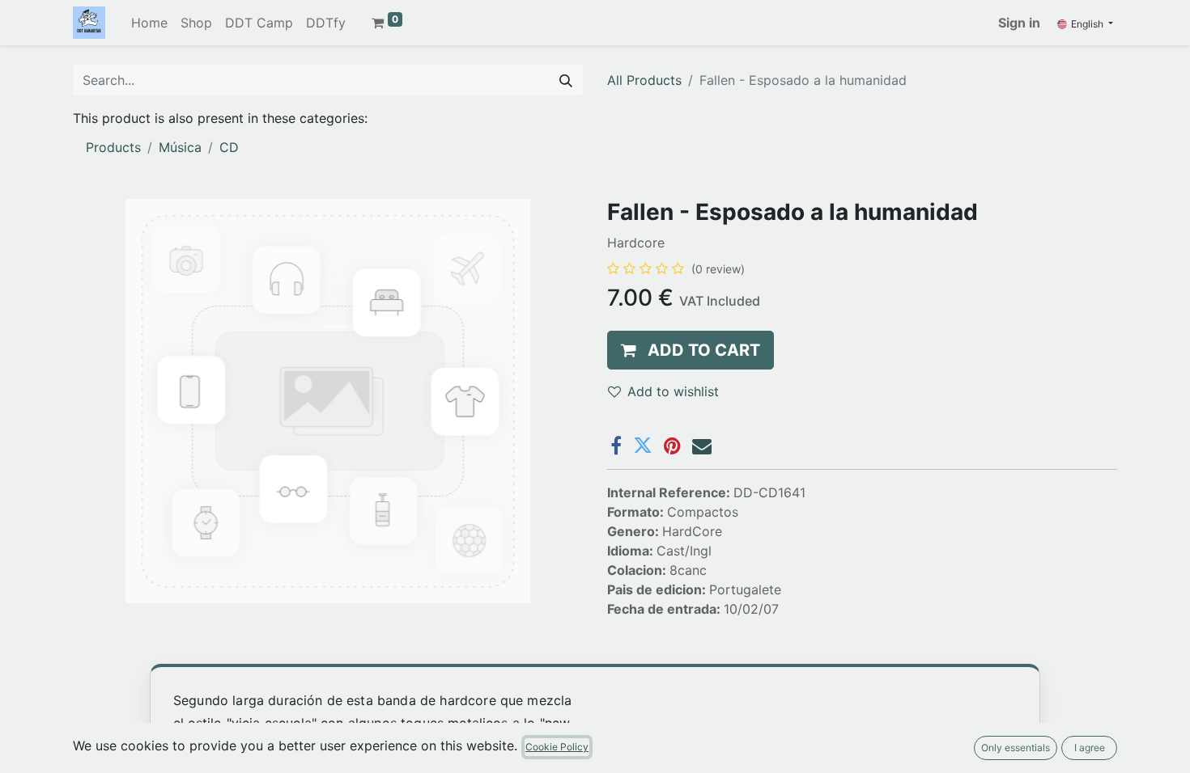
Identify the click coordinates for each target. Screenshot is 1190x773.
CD (229, 147)
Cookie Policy (557, 747)
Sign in (1019, 23)
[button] (690, 350)
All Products (644, 80)
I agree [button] (1089, 747)
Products (113, 147)
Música (180, 147)
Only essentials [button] (1015, 747)
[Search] (566, 80)
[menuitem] (149, 22)
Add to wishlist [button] (673, 391)
